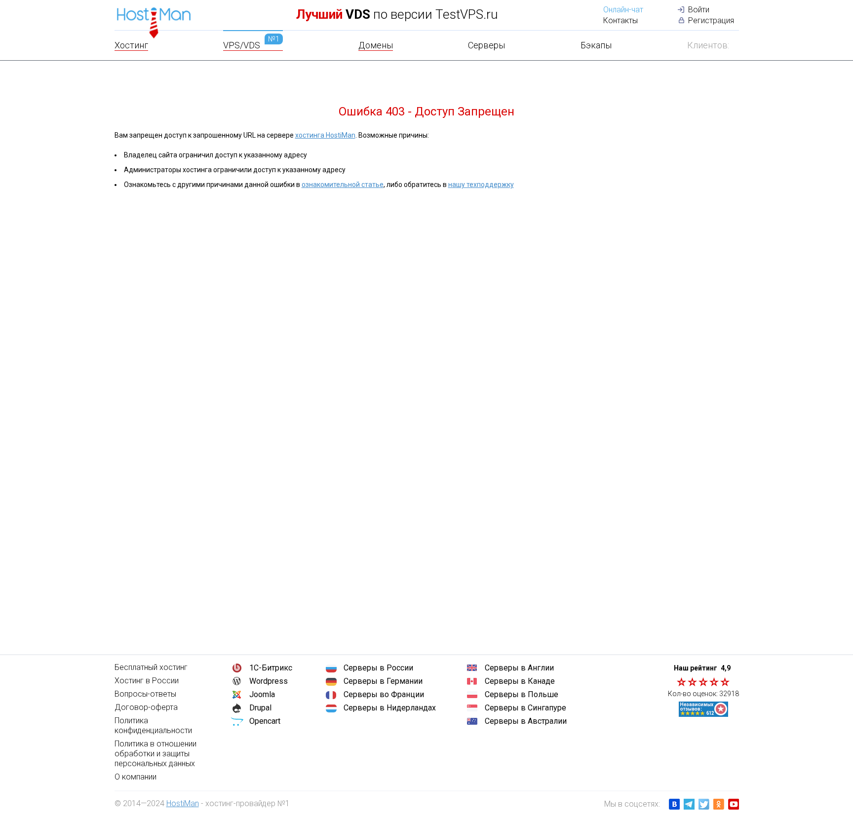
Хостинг (131, 45)
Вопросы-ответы (145, 694)
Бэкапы (596, 45)
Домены (375, 45)
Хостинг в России (147, 680)
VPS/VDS (251, 45)
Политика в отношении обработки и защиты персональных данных (155, 753)
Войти (698, 9)
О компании (135, 776)
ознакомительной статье (343, 184)
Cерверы (486, 45)
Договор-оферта (146, 707)
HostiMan (182, 803)
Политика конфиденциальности (153, 725)
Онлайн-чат (623, 9)
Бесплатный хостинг (151, 667)
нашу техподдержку (481, 184)
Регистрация (711, 20)
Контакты (620, 20)
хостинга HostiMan (325, 135)
